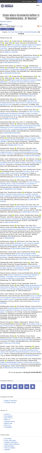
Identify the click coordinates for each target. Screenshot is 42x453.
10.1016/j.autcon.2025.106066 (32, 106)
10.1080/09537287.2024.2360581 (12, 189)
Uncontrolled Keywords (30, 32)
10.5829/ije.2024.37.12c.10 (15, 145)
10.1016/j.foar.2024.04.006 (21, 176)
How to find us (8, 418)
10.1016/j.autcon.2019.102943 (11, 343)
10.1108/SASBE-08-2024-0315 (11, 73)
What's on (7, 419)
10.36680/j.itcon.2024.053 (10, 118)
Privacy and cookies (10, 440)
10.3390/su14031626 (23, 269)
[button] (7, 29)
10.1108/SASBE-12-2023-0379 (29, 212)
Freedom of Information (10, 442)
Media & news (8, 423)
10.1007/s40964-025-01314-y (11, 62)
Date (16, 32)
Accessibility (8, 438)
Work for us (7, 425)
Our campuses (8, 416)
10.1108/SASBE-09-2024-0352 (11, 133)
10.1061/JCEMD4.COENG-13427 (20, 248)
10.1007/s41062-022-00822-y (26, 259)
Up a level (5, 24)
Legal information (9, 446)
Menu (37, 5)
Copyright (7, 449)
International (29, 1)
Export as (3, 26)
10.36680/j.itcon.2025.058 (10, 52)
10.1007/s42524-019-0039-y (31, 355)
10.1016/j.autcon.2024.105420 (26, 166)
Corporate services (9, 421)
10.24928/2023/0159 (8, 238)
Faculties (35, 1)
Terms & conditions (9, 448)
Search (23, 1)
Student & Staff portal (10, 400)
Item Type (11, 32)
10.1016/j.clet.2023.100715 (10, 222)
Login (39, 1)
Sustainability (8, 427)
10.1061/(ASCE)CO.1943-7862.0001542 (14, 367)
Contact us (7, 414)
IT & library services (10, 402)
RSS (40, 26)
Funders (21, 32)
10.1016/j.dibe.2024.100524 (31, 155)
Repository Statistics (6, 21)
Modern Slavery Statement (11, 444)
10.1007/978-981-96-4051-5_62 (26, 96)
